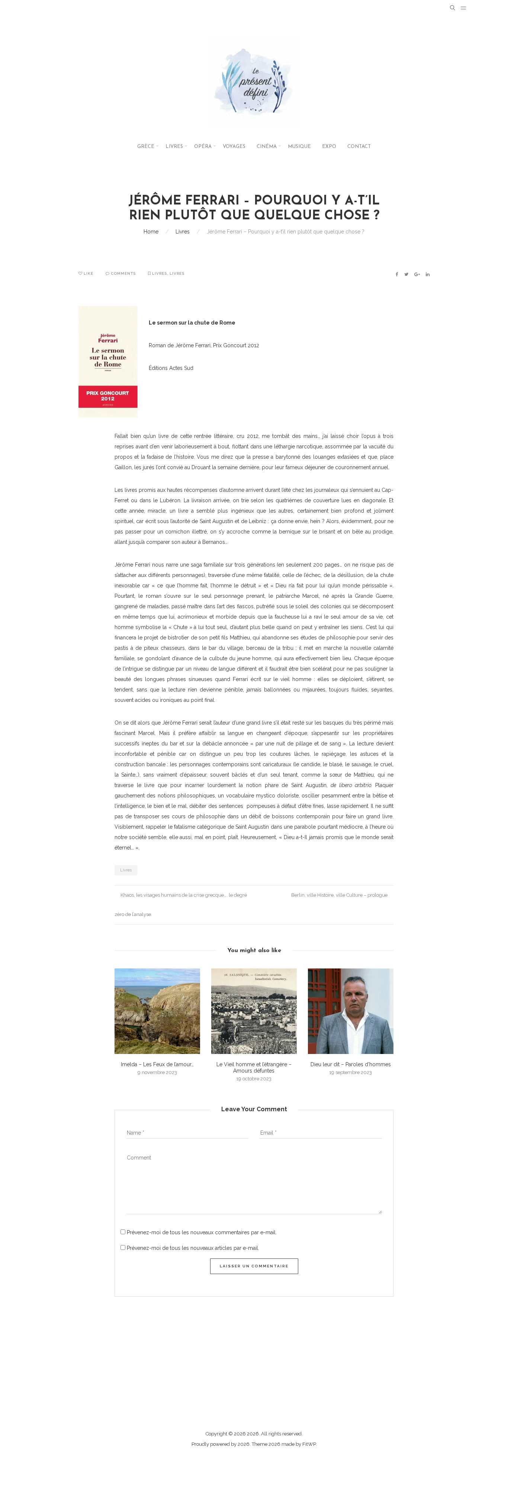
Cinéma (267, 146)
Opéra (203, 146)
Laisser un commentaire (254, 1266)
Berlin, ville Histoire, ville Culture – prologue (340, 895)
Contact (359, 146)
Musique (299, 146)
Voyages (234, 146)
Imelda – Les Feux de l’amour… (157, 1064)
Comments (123, 273)
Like (88, 273)
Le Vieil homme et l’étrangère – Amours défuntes (254, 1067)
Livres (174, 146)
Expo (329, 146)
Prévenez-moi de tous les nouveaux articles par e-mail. (193, 1248)
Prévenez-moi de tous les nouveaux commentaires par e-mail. (202, 1232)
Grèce (145, 146)
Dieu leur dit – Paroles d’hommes (351, 1064)
